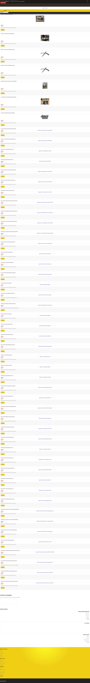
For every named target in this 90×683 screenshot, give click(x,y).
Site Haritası (1, 653)
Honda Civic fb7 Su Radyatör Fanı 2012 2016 (7, 190)
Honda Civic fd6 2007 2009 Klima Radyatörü (7, 468)
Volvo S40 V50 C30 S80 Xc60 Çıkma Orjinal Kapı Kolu (9, 560)
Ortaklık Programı (2, 663)
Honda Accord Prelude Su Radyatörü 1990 (8, 416)
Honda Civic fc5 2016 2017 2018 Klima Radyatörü (8, 406)
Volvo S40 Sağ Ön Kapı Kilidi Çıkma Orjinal (7, 540)
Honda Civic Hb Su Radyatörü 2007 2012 (7, 396)
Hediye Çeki (1, 661)
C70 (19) (87, 638)
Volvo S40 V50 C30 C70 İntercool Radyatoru (8, 293)
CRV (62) (87, 616)
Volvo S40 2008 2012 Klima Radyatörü (6, 324)
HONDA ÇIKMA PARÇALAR (83, 611)
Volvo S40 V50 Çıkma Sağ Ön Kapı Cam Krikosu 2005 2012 (9, 581)
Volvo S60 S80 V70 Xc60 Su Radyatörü (6, 252)
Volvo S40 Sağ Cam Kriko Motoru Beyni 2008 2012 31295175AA (10, 550)
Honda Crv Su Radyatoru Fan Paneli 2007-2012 (8, 180)
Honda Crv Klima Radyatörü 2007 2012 (7, 447)
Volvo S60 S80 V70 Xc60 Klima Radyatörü (7, 262)
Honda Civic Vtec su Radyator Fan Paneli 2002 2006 (9, 221)
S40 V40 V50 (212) (86, 639)
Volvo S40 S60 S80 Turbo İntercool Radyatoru (8, 272)
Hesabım (1, 667)
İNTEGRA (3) (87, 618)
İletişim (19, 1)
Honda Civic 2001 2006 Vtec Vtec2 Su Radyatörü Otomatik (10, 509)
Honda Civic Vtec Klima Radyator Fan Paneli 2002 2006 (9, 231)
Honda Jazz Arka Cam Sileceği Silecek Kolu (8, 49)
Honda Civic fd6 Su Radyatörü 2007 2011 (7, 478)
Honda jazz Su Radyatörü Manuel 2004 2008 (8, 344)
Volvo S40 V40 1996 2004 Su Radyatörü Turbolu (8, 303)
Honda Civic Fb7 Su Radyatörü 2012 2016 (7, 488)
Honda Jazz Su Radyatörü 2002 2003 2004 (7, 149)
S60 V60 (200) (87, 640)
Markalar (1, 655)
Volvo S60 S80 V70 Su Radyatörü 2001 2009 (7, 437)
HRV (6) (88, 617)
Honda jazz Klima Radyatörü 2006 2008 (7, 334)
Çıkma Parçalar (86, 634)
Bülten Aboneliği (2, 672)
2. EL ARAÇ (86, 623)
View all (88, 619)
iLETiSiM (2, 29)
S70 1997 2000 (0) (86, 641)
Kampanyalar (2, 664)
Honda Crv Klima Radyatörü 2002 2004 (7, 375)
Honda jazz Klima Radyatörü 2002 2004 (7, 159)
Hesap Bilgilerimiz (22, 1)
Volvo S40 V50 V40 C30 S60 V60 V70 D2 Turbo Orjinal (9, 81)
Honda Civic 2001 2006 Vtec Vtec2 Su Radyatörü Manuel (9, 519)
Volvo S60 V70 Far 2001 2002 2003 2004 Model (7, 33)
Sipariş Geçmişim (2, 669)
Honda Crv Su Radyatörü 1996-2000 (6, 365)
